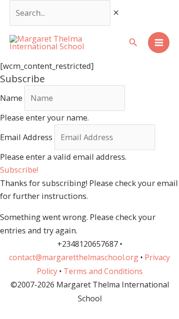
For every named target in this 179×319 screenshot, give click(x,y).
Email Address (26, 137)
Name (11, 97)
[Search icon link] (133, 42)
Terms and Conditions (103, 271)
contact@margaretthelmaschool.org (74, 257)
